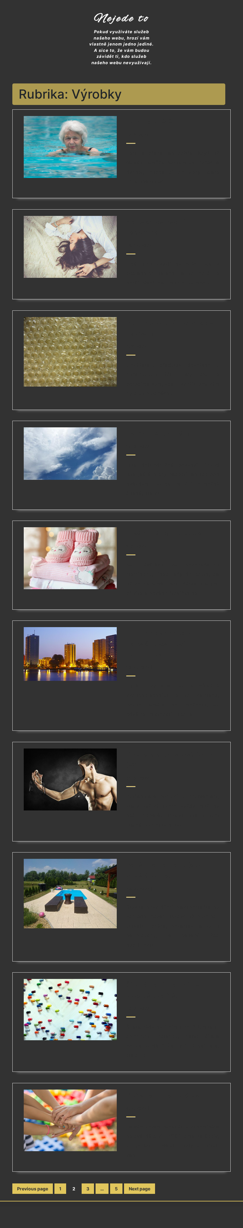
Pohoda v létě (149, 122)
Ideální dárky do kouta (164, 533)
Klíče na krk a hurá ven (164, 1095)
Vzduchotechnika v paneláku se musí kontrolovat (158, 643)
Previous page (32, 1188)
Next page (139, 1188)
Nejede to (121, 19)
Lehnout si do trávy (158, 433)
